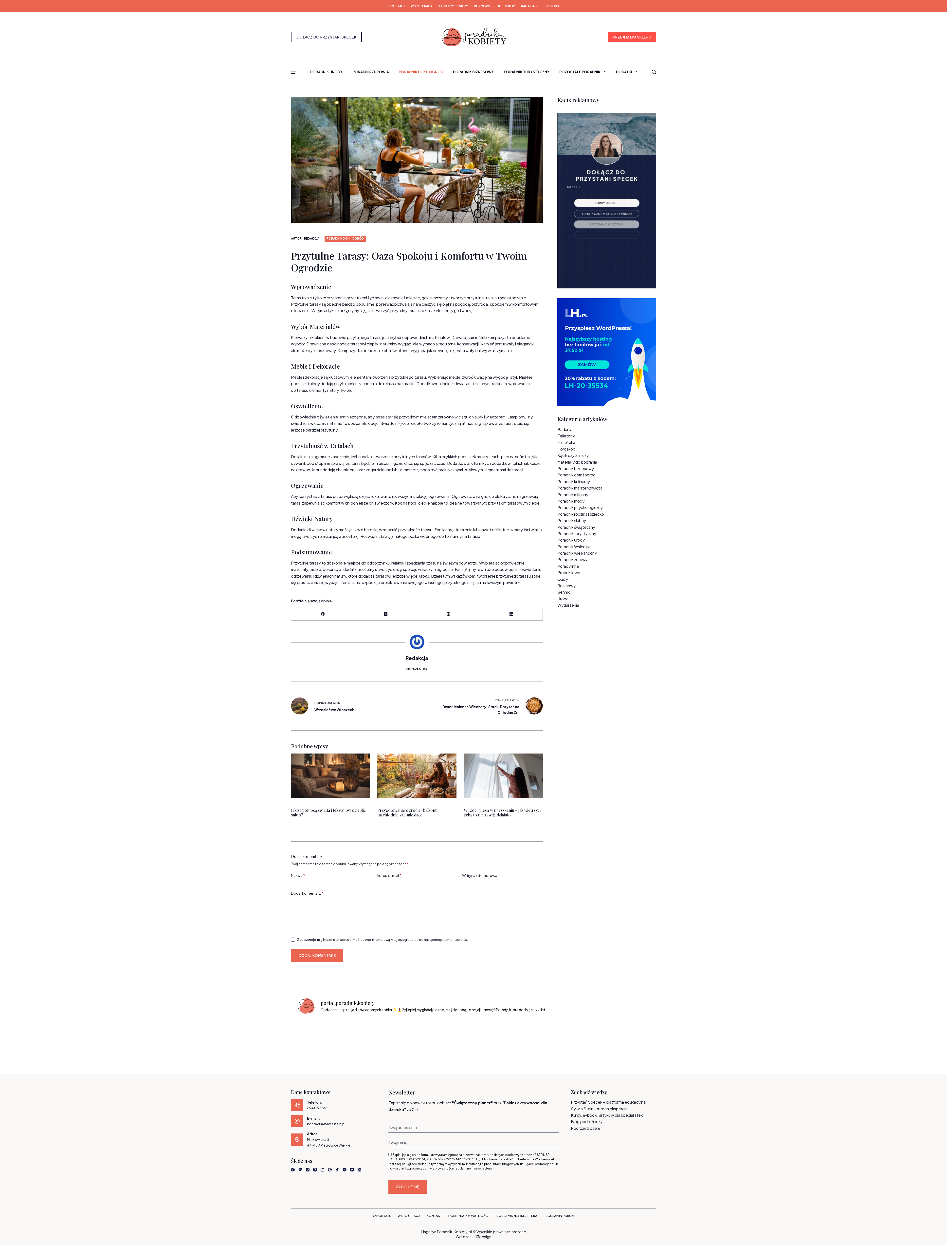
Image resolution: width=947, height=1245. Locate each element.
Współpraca (421, 6)
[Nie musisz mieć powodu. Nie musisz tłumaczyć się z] (496, 1033)
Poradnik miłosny (572, 494)
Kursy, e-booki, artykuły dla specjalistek (607, 1115)
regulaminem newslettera (473, 1168)
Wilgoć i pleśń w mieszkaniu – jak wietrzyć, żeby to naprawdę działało (502, 812)
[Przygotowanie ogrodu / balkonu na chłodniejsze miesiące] (416, 776)
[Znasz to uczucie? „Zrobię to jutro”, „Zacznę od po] (362, 1033)
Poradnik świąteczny (576, 527)
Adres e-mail (389, 875)
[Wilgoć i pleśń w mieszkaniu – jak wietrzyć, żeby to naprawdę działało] (503, 776)
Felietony (566, 435)
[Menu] (293, 71)
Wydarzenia (568, 605)
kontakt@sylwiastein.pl (326, 1124)
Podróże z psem (585, 1128)
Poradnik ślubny (571, 520)
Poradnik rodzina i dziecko (580, 514)
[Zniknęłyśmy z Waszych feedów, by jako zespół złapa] (585, 1033)
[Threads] (315, 1169)
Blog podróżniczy (586, 1121)
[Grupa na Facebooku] (300, 1169)
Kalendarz (530, 6)
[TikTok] (337, 1169)
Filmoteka (566, 442)
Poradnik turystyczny (526, 72)
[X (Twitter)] (385, 614)
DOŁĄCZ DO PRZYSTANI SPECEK (326, 37)
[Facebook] (322, 614)
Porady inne (568, 566)
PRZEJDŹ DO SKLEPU (632, 37)
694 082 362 (317, 1108)
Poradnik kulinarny (573, 481)
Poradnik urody (326, 72)
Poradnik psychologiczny (580, 507)
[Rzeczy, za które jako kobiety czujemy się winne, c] (406, 1033)
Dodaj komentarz (307, 893)
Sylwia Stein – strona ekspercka (600, 1108)
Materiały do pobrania (577, 462)
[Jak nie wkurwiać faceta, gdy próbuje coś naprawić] (540, 1033)
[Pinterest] (448, 614)
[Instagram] (308, 1169)
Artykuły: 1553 (417, 668)
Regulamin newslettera (516, 1216)
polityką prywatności (437, 1168)
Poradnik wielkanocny (577, 553)
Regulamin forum (559, 1216)
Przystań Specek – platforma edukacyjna (608, 1102)
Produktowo (568, 572)
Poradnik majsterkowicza (579, 487)
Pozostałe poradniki (580, 72)
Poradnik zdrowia (370, 72)
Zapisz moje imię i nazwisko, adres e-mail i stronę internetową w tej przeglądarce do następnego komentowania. (382, 940)
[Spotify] (344, 1169)
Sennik (563, 592)
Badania (564, 429)
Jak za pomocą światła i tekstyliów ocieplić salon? (328, 812)
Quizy (562, 579)
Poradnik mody (570, 501)
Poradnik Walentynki (575, 546)
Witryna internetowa (479, 875)
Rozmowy (482, 6)
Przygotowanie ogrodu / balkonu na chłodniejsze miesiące (407, 812)
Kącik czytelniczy (453, 6)
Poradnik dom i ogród (421, 72)
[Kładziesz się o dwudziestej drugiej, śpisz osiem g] (317, 1033)
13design (483, 1236)
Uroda (562, 598)
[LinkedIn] (511, 614)
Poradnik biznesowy (473, 72)
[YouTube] (352, 1169)
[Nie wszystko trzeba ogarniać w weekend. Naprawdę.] (451, 1033)
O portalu (396, 6)
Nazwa (298, 875)
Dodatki (624, 72)
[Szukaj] (654, 72)
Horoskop (506, 6)
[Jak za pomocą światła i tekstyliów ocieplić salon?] (330, 776)
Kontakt (552, 6)
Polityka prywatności (468, 1216)
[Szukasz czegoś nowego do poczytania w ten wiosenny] (630, 1033)
